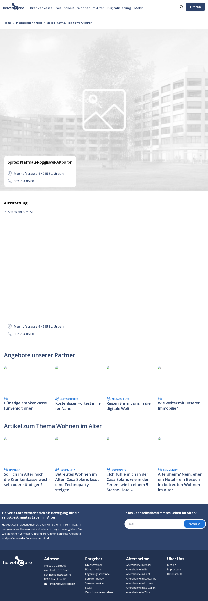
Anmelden (194, 523)
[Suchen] (181, 7)
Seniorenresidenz (96, 583)
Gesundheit (65, 8)
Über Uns (175, 558)
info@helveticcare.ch (62, 584)
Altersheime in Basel (138, 565)
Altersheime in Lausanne (141, 578)
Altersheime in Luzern (139, 583)
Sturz (88, 587)
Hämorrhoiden (94, 569)
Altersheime (137, 558)
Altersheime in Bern (138, 569)
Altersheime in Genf (138, 574)
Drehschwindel (94, 565)
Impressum (174, 569)
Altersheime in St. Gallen (141, 587)
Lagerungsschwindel (97, 574)
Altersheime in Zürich (139, 592)
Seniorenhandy (94, 578)
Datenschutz (174, 574)
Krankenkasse (41, 8)
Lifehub (195, 7)
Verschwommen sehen (99, 592)
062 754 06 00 (24, 181)
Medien (171, 565)
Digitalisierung (119, 8)
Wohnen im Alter (90, 8)
